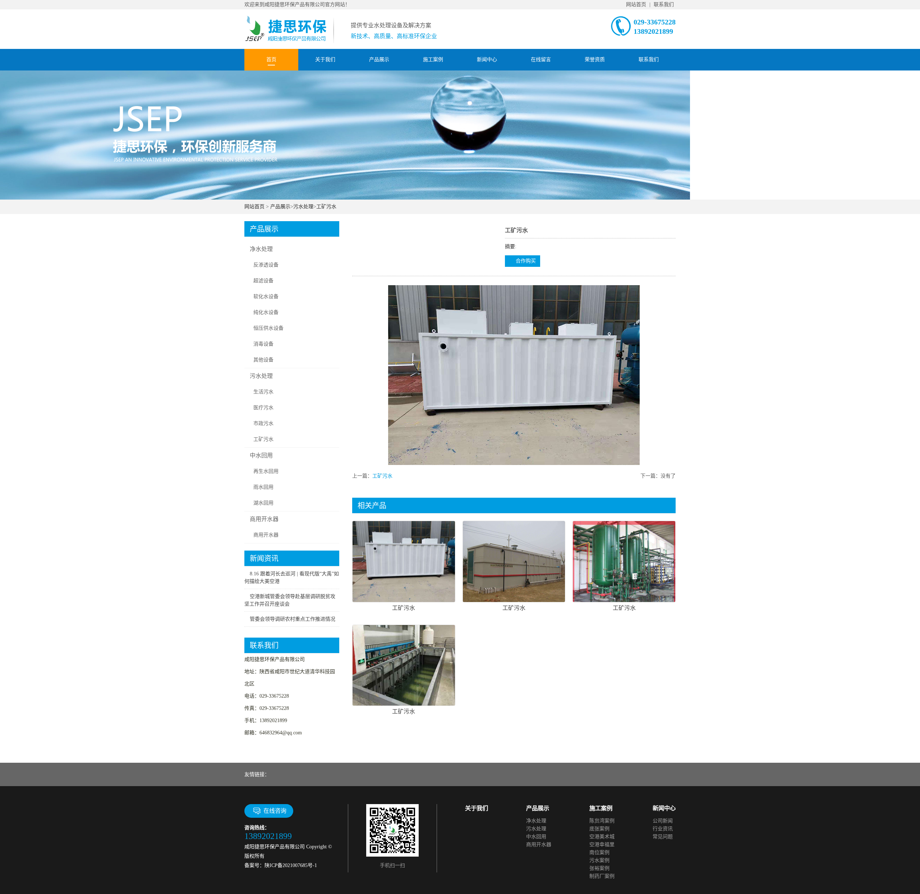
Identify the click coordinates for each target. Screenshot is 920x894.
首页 (271, 59)
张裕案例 (599, 868)
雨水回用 (263, 487)
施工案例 (433, 59)
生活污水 (263, 391)
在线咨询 (274, 811)
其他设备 (263, 359)
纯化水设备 (266, 312)
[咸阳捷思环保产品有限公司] (289, 25)
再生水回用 (266, 471)
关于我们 (325, 59)
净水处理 (261, 249)
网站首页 (636, 4)
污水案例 (599, 860)
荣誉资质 (595, 59)
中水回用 (261, 455)
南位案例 (599, 852)
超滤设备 (263, 280)
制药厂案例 (602, 876)
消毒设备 (263, 344)
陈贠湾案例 (602, 821)
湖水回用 (263, 503)
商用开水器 (264, 519)
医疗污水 (263, 407)
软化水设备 (266, 296)
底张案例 (599, 828)
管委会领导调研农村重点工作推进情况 (292, 619)
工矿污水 (326, 206)
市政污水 (263, 423)
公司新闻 (663, 821)
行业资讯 (663, 828)
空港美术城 (602, 836)
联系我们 (664, 4)
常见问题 (663, 836)
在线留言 (541, 59)
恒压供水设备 (268, 328)
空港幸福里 (602, 844)
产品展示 (379, 59)
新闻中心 (487, 59)
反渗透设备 (266, 265)
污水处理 (303, 206)
